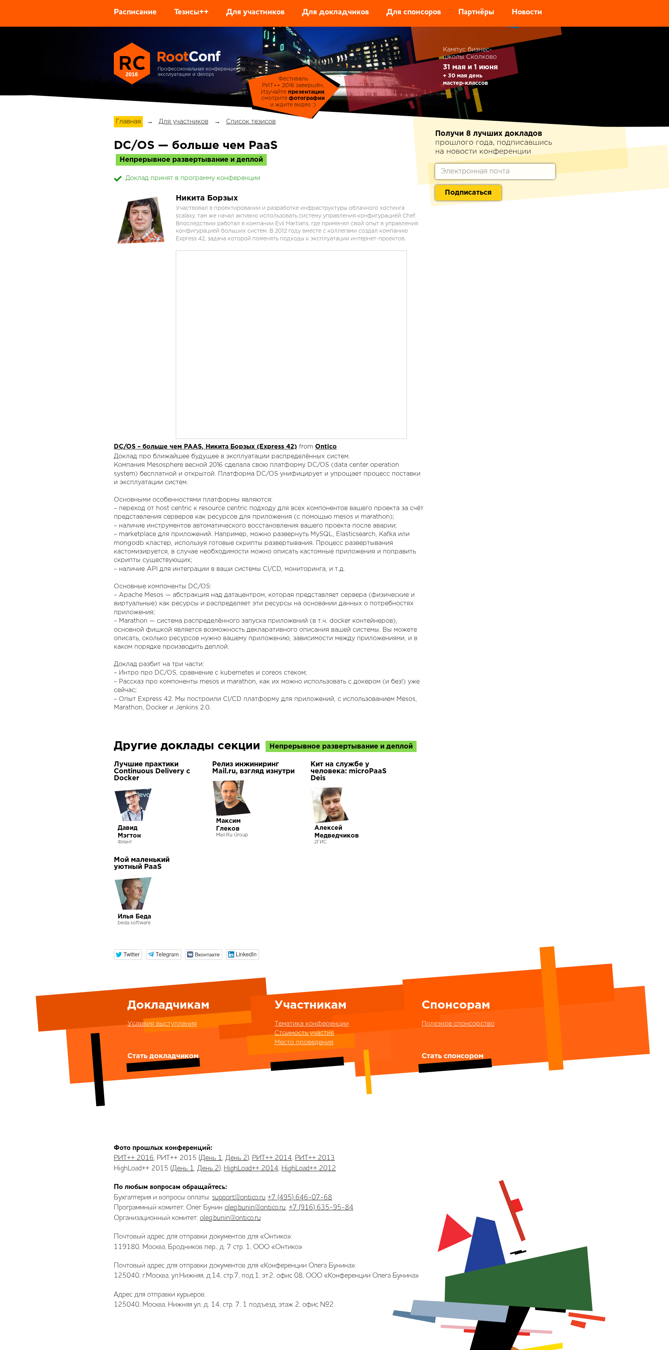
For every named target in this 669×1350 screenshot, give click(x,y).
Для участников (255, 12)
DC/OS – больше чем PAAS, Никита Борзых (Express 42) (205, 447)
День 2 (236, 1158)
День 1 (211, 1158)
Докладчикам (168, 1005)
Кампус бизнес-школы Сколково (470, 53)
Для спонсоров (413, 12)
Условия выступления (162, 1024)
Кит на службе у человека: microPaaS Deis (348, 771)
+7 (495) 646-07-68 (300, 1197)
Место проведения (303, 1042)
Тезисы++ (191, 12)
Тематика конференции (311, 1024)
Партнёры (476, 12)
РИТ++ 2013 (315, 1158)
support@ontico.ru (239, 1197)
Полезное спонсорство (458, 1024)
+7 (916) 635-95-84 (321, 1207)
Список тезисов (251, 122)
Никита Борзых (207, 198)
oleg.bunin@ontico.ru (255, 1207)
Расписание (135, 12)
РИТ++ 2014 (272, 1158)
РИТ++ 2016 (134, 1158)
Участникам (310, 1005)
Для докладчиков (335, 12)
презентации (306, 92)
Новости (527, 12)
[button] (128, 954)
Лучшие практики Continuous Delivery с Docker (152, 771)
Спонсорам (456, 1005)
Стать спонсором (453, 1056)
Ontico (326, 447)
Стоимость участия (304, 1033)
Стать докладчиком (163, 1056)
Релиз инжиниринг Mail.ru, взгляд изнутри (253, 767)
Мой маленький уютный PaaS (142, 863)
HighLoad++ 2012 (308, 1168)
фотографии (307, 98)
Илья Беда (134, 917)
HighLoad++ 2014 (251, 1168)
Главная (128, 122)
